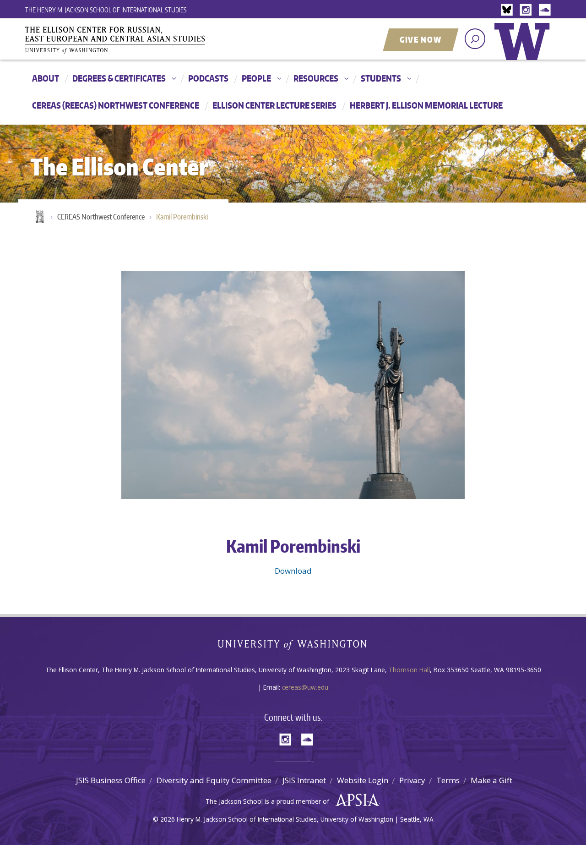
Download (293, 570)
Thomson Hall (409, 669)
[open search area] (475, 38)
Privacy (412, 780)
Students (381, 78)
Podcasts (208, 78)
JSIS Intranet (304, 780)
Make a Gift (491, 780)
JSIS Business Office (111, 780)
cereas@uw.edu (305, 687)
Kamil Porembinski (182, 216)
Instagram (527, 10)
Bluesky (509, 10)
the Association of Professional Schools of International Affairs (355, 800)
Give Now (421, 39)
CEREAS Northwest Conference (101, 216)
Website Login (362, 780)
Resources (315, 78)
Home (39, 217)
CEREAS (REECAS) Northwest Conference (115, 105)
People (256, 78)
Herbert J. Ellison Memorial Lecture (426, 105)
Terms (448, 780)
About (45, 78)
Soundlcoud (545, 10)
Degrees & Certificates (119, 78)
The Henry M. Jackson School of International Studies (106, 10)
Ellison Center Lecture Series (274, 105)
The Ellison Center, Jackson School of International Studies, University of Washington (128, 40)
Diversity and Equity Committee (214, 780)
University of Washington (524, 48)
